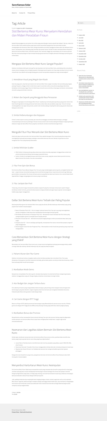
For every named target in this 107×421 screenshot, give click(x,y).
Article (15, 394)
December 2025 (82, 53)
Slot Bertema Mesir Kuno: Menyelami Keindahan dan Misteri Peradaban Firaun (42, 33)
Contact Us (22, 13)
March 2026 (81, 45)
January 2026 (82, 51)
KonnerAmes (29, 28)
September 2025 (83, 61)
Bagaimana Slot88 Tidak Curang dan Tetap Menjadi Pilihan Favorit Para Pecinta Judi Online (87, 103)
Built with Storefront (26, 412)
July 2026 (81, 37)
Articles (18, 392)
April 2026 (81, 43)
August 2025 (82, 64)
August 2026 (82, 35)
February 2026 (82, 48)
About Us (14, 13)
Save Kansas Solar (21, 4)
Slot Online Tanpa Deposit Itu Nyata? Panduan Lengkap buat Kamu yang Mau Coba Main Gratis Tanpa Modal (86, 85)
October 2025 (82, 59)
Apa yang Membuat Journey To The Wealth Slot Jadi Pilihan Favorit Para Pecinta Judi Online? (87, 92)
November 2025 (82, 56)
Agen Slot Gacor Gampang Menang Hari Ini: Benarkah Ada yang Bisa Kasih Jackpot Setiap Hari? (86, 78)
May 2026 (81, 40)
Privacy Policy (31, 13)
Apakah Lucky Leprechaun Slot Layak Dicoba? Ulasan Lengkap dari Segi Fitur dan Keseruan (86, 97)
